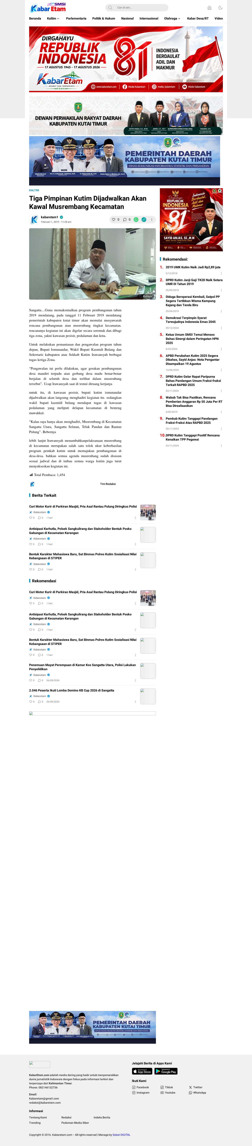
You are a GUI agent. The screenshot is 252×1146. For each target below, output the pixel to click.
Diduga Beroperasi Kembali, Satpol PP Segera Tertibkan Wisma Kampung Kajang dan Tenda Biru (193, 301)
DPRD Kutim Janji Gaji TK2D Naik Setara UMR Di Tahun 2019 (194, 282)
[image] (148, 512)
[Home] (209, 7)
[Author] (33, 219)
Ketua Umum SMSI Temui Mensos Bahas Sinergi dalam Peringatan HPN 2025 (192, 339)
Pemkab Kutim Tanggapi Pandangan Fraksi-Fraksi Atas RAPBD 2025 (192, 421)
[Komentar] (124, 219)
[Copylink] (144, 219)
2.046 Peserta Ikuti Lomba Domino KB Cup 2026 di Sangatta (71, 691)
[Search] (110, 7)
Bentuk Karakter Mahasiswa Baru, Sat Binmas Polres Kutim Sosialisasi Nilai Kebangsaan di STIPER (82, 556)
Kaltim (34, 190)
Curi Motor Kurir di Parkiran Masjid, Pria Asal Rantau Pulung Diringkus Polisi (83, 507)
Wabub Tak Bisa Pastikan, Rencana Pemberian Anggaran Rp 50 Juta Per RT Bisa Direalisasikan (194, 402)
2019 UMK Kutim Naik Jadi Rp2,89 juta (193, 267)
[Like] (113, 219)
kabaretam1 (49, 217)
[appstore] (142, 1071)
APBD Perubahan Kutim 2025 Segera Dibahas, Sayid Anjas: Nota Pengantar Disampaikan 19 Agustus (193, 360)
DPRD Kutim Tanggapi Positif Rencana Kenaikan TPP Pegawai (193, 437)
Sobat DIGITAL (122, 1135)
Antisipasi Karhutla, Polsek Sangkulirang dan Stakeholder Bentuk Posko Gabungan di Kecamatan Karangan (80, 531)
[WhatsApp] (136, 219)
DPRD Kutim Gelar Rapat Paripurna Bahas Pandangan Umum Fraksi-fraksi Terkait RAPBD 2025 (193, 381)
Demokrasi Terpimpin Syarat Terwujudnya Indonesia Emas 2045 (191, 320)
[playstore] (166, 1071)
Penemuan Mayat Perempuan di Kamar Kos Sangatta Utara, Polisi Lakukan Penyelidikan (82, 667)
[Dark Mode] (220, 7)
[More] (151, 219)
